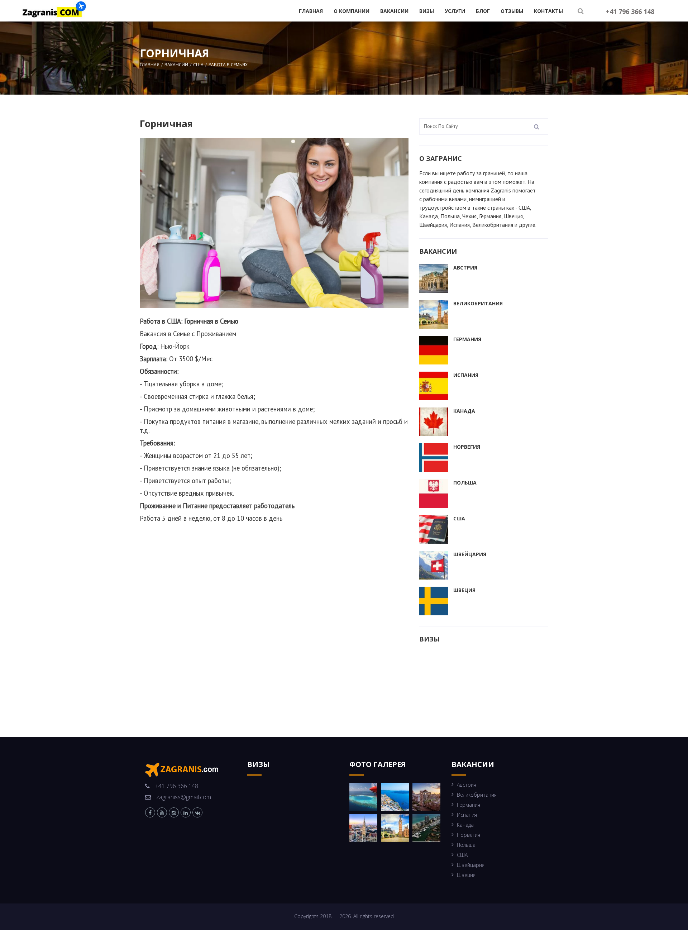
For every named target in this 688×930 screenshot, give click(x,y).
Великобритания (478, 303)
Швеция (464, 590)
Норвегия (466, 446)
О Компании (351, 11)
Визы (426, 11)
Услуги (455, 11)
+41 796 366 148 (630, 11)
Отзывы (512, 11)
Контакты (548, 11)
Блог (483, 11)
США (459, 518)
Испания (465, 375)
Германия (467, 339)
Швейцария (469, 554)
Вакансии (394, 11)
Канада (464, 410)
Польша (465, 482)
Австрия (465, 267)
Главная (311, 11)
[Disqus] (274, 633)
